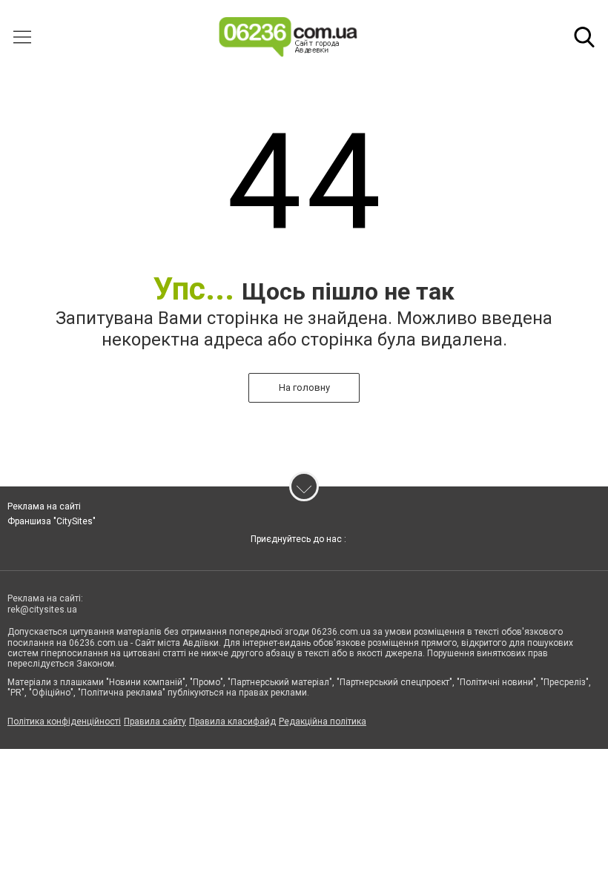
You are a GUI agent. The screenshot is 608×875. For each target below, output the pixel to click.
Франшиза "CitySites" (51, 521)
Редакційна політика (322, 721)
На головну (304, 387)
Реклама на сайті (44, 506)
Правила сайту (155, 721)
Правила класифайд (232, 721)
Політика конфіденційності (64, 721)
